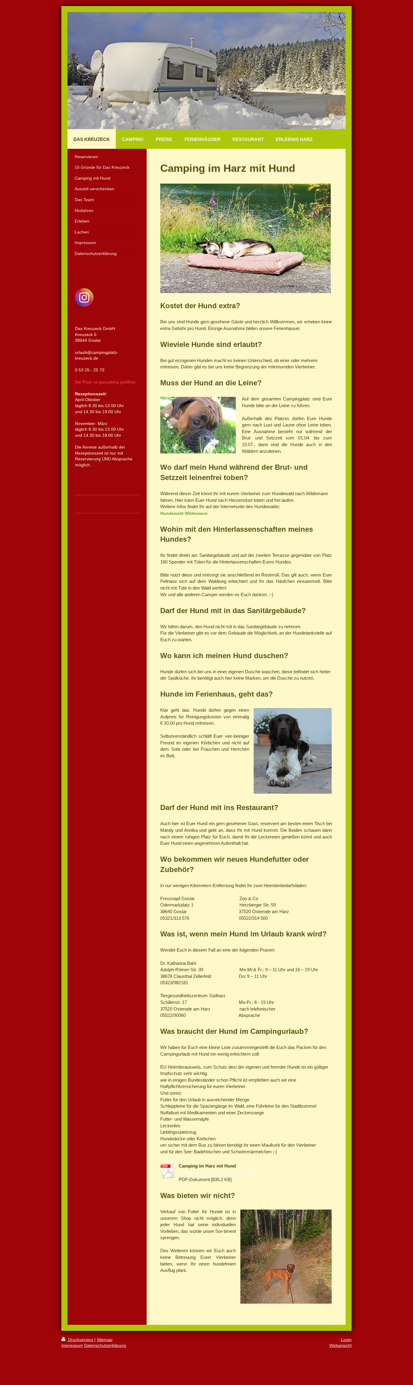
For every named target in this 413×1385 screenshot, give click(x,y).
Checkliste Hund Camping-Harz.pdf (216, 1173)
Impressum (72, 1345)
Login (346, 1339)
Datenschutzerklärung (105, 1345)
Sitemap (104, 1339)
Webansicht (340, 1345)
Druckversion (80, 1339)
